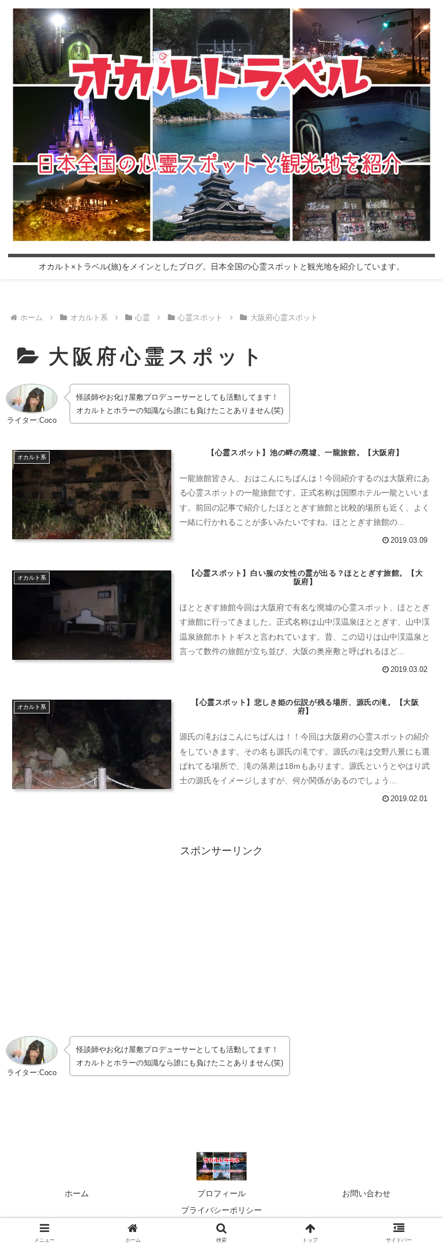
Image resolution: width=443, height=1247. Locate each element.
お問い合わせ (366, 1193)
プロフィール (221, 1193)
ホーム (77, 1193)
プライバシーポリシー (221, 1210)
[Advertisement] (221, 940)
